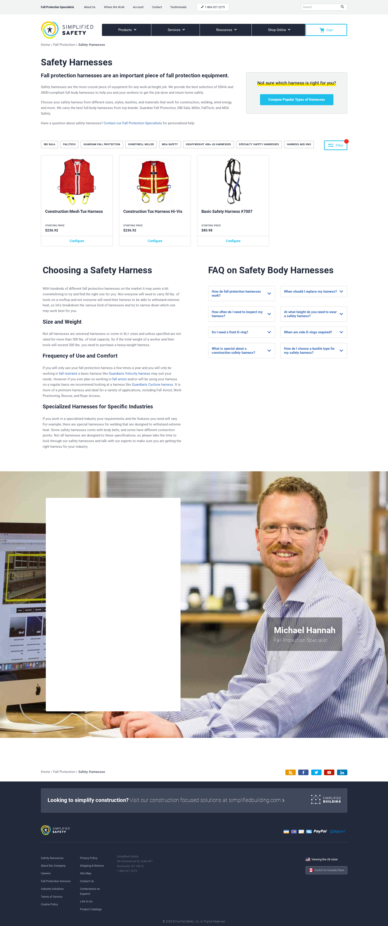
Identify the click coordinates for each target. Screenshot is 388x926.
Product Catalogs (91, 909)
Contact (157, 7)
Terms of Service (51, 896)
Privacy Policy (88, 858)
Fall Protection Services (56, 881)
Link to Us (86, 901)
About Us (89, 7)
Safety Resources (52, 858)
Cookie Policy (49, 904)
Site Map (85, 873)
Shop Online (277, 30)
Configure (77, 241)
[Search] (342, 7)
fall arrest (119, 379)
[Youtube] (329, 772)
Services (174, 30)
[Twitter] (316, 772)
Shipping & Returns (92, 865)
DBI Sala (49, 144)
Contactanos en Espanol (90, 891)
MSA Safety (170, 144)
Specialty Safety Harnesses (259, 144)
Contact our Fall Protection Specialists (133, 123)
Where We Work (114, 7)
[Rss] (290, 772)
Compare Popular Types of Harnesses (296, 100)
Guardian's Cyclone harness (152, 385)
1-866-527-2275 (214, 7)
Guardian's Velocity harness (129, 374)
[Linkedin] (342, 772)
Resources (224, 30)
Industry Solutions (52, 888)
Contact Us (87, 881)
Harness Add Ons (299, 144)
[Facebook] (303, 772)
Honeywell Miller (141, 144)
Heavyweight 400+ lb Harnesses (208, 144)
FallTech (69, 144)
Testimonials (178, 7)
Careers (46, 873)
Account (138, 7)
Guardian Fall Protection (102, 144)
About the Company (53, 865)
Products (125, 30)
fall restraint (68, 374)
